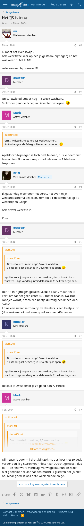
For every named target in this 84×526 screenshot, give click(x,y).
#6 (80, 336)
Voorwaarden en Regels (41, 512)
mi (6, 23)
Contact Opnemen (13, 512)
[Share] (75, 45)
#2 (80, 92)
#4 (80, 187)
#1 (80, 45)
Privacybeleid (65, 512)
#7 (80, 409)
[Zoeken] (79, 4)
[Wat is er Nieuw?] (71, 4)
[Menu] (5, 4)
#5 (80, 242)
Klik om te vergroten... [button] (42, 449)
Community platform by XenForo (34, 522)
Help (5, 515)
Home (14, 515)
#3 (80, 127)
